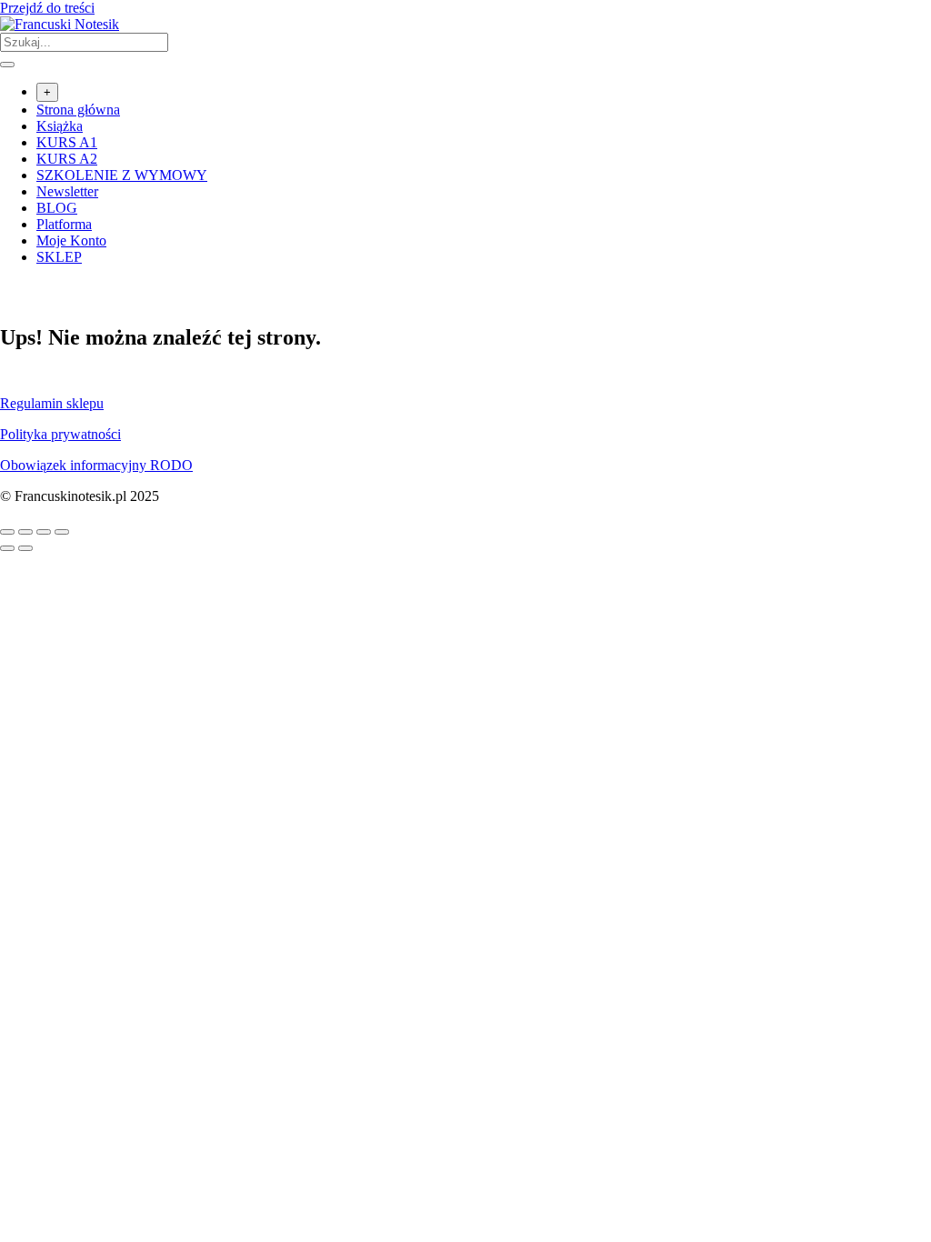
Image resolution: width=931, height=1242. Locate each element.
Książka (59, 126)
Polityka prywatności (60, 434)
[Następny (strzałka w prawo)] (25, 548)
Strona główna (78, 109)
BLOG (56, 207)
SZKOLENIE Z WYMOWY (121, 175)
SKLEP (59, 257)
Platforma (64, 224)
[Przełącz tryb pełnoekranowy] (25, 532)
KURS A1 (66, 142)
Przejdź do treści (47, 7)
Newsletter (67, 191)
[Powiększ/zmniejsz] (7, 532)
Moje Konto (71, 240)
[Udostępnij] (43, 532)
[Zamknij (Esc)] (62, 532)
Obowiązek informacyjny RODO (96, 465)
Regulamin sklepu (52, 403)
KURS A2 (66, 158)
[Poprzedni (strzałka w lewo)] (7, 548)
